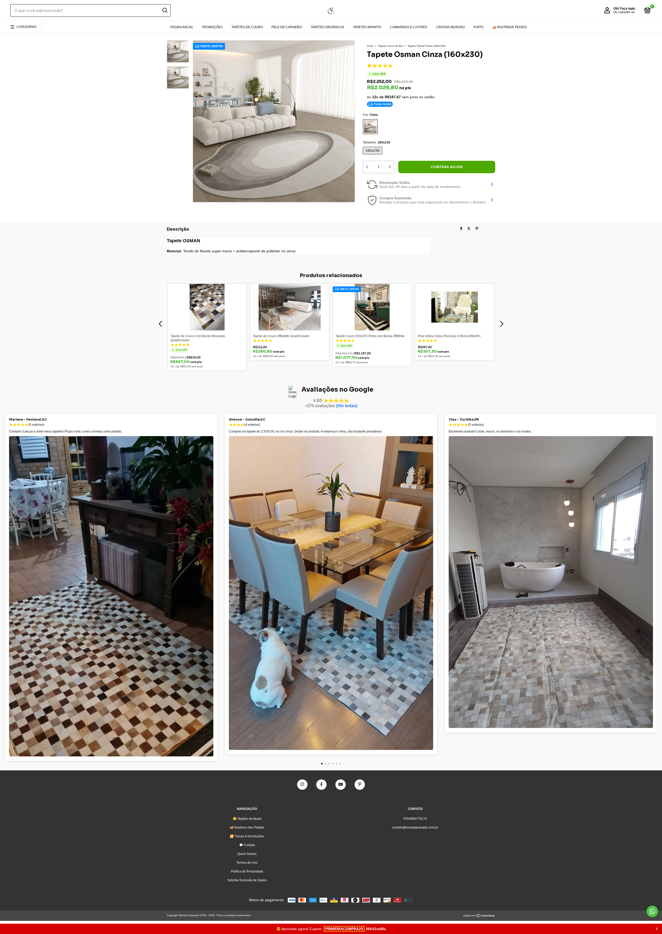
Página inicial (181, 27)
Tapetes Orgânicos (327, 27)
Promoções (212, 27)
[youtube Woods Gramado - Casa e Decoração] (340, 784)
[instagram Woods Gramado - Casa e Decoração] (302, 784)
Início (370, 45)
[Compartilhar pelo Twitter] (469, 228)
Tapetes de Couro (247, 27)
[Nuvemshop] (479, 916)
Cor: (370, 115)
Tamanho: (376, 142)
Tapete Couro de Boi (390, 45)
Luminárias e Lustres (408, 27)
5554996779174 (415, 819)
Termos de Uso (247, 862)
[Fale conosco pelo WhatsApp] (652, 911)
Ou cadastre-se (624, 12)
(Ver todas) (346, 406)
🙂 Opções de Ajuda (247, 819)
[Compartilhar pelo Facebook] (461, 228)
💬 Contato (247, 845)
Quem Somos (247, 854)
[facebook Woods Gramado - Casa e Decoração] (321, 784)
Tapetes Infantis (367, 27)
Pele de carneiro (287, 27)
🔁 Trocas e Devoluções (247, 836)
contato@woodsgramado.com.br (415, 827)
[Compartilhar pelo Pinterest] (477, 228)
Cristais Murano (450, 27)
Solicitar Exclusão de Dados (247, 880)
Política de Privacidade (247, 871)
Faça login (627, 8)
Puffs (478, 27)
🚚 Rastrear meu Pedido (247, 827)
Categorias (26, 27)
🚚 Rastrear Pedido (509, 27)
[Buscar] (164, 10)
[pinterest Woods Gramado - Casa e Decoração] (360, 784)
